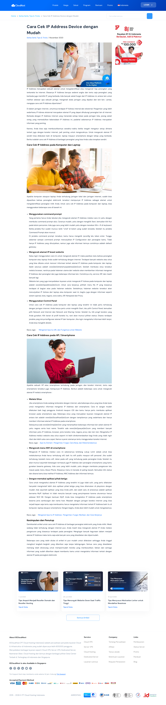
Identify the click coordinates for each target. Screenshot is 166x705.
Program (86, 5)
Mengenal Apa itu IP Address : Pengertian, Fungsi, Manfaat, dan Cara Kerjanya (70, 515)
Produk (55, 5)
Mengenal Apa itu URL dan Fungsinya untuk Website (60, 330)
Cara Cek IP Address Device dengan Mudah (61, 16)
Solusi (75, 5)
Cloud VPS (88, 642)
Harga (65, 5)
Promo (110, 5)
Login (146, 5)
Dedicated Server (91, 657)
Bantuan (98, 5)
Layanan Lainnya (91, 662)
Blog (135, 662)
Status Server (139, 647)
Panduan (137, 657)
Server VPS (88, 647)
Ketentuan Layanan (117, 657)
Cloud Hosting (90, 652)
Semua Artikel (83, 618)
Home (13, 16)
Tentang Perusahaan (117, 642)
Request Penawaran (117, 662)
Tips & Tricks (34, 16)
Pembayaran (139, 642)
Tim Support (61, 674)
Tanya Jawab (114, 652)
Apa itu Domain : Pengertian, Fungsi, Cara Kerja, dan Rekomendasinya (68, 443)
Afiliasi (111, 647)
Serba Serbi (23, 16)
